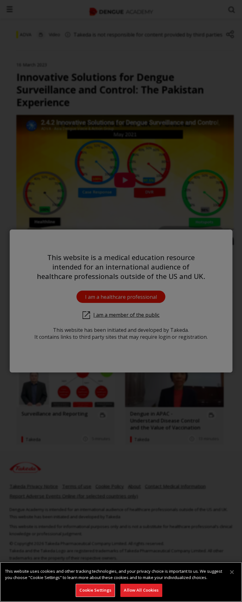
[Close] (232, 572)
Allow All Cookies (141, 590)
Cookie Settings (95, 590)
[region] (121, 582)
